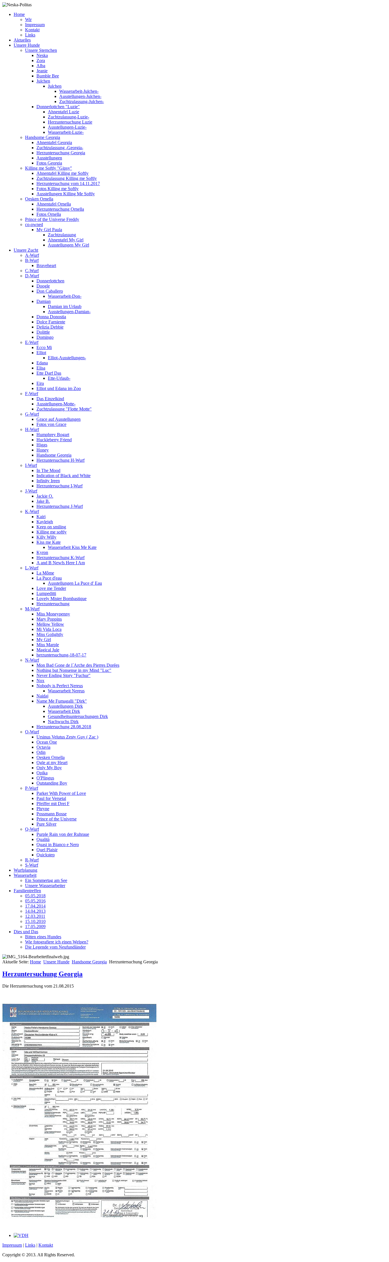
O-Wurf (32, 731)
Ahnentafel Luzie (63, 111)
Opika (42, 772)
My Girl (43, 639)
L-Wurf (31, 567)
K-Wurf (32, 511)
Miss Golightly (49, 634)
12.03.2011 (35, 916)
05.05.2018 (35, 895)
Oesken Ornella (39, 198)
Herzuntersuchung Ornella (60, 209)
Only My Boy (49, 767)
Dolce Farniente (50, 321)
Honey (42, 450)
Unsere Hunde (27, 45)
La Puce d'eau (49, 578)
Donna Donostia (51, 316)
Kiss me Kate (48, 542)
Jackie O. (44, 496)
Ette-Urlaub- (59, 378)
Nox (40, 680)
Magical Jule (47, 649)
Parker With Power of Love (61, 793)
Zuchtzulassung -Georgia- (59, 147)
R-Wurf (32, 859)
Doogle (43, 286)
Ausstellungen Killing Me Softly (65, 193)
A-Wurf (32, 255)
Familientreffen (27, 890)
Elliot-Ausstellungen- (67, 357)
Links (30, 34)
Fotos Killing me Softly (57, 188)
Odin (41, 752)
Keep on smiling (51, 526)
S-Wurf (31, 865)
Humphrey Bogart (52, 434)
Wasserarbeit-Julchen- (79, 91)
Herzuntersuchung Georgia (60, 152)
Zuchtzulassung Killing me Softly (66, 178)
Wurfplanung (25, 870)
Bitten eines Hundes (43, 936)
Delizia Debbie (50, 327)
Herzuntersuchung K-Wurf (60, 557)
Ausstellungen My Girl (68, 245)
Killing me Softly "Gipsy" (48, 168)
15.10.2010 (35, 921)
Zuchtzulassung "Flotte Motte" (64, 409)
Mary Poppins (49, 619)
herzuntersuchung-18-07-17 (61, 654)
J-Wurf (31, 491)
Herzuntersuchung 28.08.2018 (63, 726)
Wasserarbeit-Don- (64, 296)
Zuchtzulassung (62, 234)
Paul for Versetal (51, 798)
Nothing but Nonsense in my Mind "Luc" (73, 670)
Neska (42, 55)
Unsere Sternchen (41, 50)
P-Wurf (31, 788)
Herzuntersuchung (52, 603)
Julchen (43, 81)
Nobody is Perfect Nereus (59, 685)
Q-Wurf (32, 829)
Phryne (42, 808)
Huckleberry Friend (54, 439)
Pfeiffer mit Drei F (52, 803)
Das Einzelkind (50, 398)
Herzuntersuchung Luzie (70, 122)
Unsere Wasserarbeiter (45, 885)
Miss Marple (47, 644)
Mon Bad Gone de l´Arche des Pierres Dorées (77, 665)
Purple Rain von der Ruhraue (62, 834)
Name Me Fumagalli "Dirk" (61, 701)
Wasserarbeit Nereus (66, 690)
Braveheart (46, 265)
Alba (40, 65)
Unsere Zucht (26, 250)
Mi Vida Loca (49, 629)
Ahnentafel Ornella (53, 204)
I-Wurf (31, 465)
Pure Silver (46, 824)
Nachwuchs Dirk (63, 721)
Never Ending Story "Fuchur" (63, 675)
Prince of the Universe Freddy (52, 219)
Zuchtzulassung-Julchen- (81, 101)
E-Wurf (31, 342)
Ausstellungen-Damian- (69, 311)
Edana (42, 362)
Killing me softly (51, 532)
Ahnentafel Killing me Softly (62, 173)
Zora (40, 60)
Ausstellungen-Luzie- (67, 127)
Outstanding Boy (51, 783)
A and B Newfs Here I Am (60, 562)
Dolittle (43, 332)
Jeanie (42, 70)
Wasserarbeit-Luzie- (66, 132)
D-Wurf (32, 275)
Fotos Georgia (49, 163)
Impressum (35, 24)
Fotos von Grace (51, 424)
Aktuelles (22, 40)
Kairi (41, 516)
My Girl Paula (49, 229)
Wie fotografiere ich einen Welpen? (56, 941)
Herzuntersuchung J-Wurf (59, 506)
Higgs (41, 444)
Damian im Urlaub (64, 306)
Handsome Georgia (42, 137)
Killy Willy (46, 537)
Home (19, 14)
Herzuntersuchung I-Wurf (59, 485)
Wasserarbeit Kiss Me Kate (72, 547)
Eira (40, 383)
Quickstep (45, 854)
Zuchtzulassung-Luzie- (68, 116)
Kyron (42, 552)
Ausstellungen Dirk (65, 706)
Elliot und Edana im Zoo (58, 388)
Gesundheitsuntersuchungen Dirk (78, 716)
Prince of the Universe (56, 818)
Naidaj (42, 695)
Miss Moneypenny (53, 613)
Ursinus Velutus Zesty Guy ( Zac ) (67, 736)
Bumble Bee (47, 75)
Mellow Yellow (50, 624)
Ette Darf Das (48, 373)
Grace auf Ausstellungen (58, 419)
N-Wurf (32, 660)
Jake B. (43, 501)
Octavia (43, 747)
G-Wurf (32, 414)
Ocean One (46, 742)
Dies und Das (26, 931)
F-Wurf (31, 393)
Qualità (43, 839)
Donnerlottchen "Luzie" (58, 106)
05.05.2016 (35, 900)
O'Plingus (45, 777)
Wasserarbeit (25, 875)
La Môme (45, 573)
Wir (28, 19)
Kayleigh (44, 521)
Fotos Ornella (48, 214)
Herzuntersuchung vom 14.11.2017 (68, 183)
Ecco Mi (44, 347)
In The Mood (48, 470)
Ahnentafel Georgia (54, 142)
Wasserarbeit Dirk (64, 711)
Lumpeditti (46, 593)
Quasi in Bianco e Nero (57, 844)
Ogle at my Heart (51, 762)
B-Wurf (32, 260)
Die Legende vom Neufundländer (55, 947)
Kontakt (32, 29)
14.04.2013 (35, 911)
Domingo (45, 337)
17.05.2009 (35, 926)
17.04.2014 (35, 906)
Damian (43, 301)
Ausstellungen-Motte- (55, 403)
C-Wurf (32, 270)
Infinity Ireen (48, 480)
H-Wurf (32, 429)
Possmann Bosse (51, 813)
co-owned (34, 224)
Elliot (41, 352)
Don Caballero (49, 291)
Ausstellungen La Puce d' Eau (75, 583)
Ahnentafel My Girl (65, 239)
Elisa (40, 368)
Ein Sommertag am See (46, 880)
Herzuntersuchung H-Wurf (60, 460)
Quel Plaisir (47, 849)
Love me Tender (51, 588)
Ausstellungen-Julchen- (80, 96)
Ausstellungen (49, 157)
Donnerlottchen (50, 280)
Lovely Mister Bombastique (61, 598)
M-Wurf (32, 608)
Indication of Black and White (63, 475)
